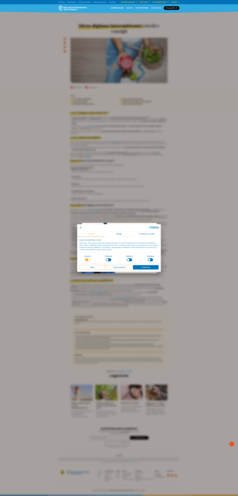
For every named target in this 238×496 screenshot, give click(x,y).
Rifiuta (92, 267)
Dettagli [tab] (119, 234)
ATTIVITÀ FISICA (142, 8)
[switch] (108, 259)
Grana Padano (71, 2)
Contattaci (112, 2)
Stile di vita (156, 8)
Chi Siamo (62, 2)
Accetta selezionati (119, 267)
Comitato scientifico (84, 2)
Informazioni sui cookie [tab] (147, 234)
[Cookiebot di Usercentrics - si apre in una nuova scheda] (151, 227)
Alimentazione (117, 8)
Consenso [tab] (91, 234)
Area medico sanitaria (100, 2)
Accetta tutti (146, 267)
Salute (130, 8)
